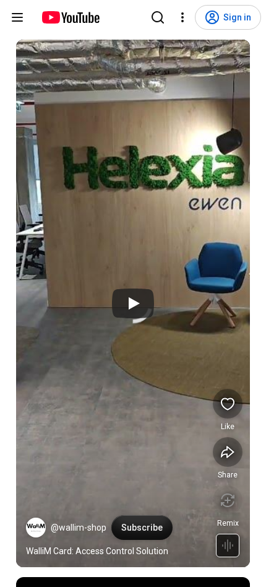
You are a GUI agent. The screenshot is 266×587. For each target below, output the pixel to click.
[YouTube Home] (70, 17)
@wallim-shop (78, 528)
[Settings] (182, 17)
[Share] (227, 452)
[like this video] (227, 404)
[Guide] (17, 17)
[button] (36, 527)
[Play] (133, 303)
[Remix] (227, 500)
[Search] (157, 17)
